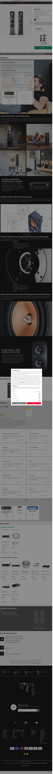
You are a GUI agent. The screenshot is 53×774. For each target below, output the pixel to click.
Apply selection (19, 403)
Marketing (14, 396)
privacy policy (35, 388)
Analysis (14, 393)
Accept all (34, 403)
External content (15, 400)
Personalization (15, 398)
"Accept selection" (15, 385)
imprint (13, 389)
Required (14, 391)
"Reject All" (21, 378)
